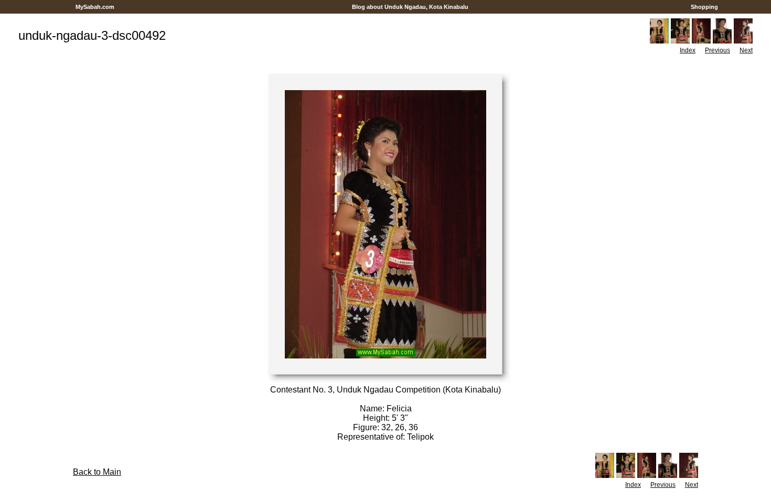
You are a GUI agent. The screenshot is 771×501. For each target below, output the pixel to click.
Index (687, 50)
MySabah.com (94, 7)
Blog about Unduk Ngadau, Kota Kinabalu (410, 7)
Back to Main (97, 471)
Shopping (704, 7)
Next (746, 50)
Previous (717, 50)
